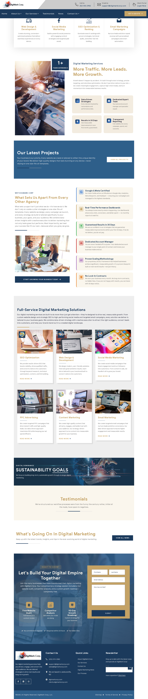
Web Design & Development (28, 28)
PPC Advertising (29, 417)
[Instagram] (28, 681)
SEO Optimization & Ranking (89, 28)
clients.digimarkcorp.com (58, 682)
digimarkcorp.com (55, 679)
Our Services (31, 14)
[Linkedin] (23, 681)
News (60, 14)
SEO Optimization (29, 357)
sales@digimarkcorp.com (58, 667)
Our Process (82, 673)
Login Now (141, 6)
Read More (25, 379)
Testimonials (48, 14)
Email (107, 666)
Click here (121, 675)
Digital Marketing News (86, 670)
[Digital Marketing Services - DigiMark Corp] (13, 4)
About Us (15, 14)
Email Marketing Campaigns (119, 28)
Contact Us (72, 14)
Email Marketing (107, 417)
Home (4, 14)
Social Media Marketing (59, 28)
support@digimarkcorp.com (114, 6)
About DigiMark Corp (85, 659)
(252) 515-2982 (54, 659)
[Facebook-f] (18, 681)
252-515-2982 (85, 6)
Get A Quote (134, 14)
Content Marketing (69, 417)
